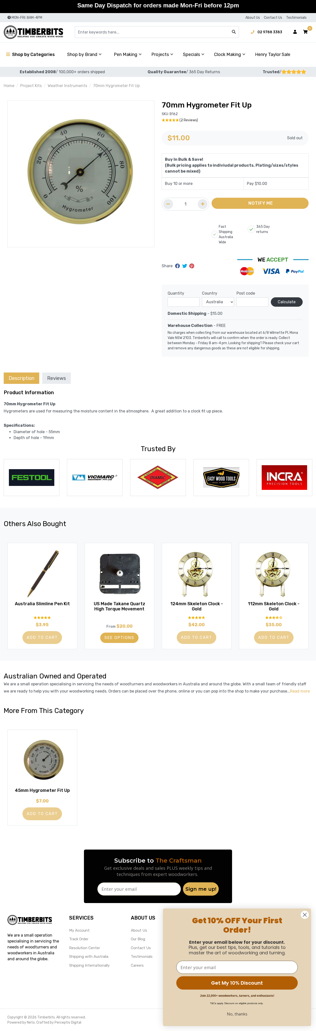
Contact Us (273, 18)
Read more (300, 691)
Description (21, 378)
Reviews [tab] (56, 378)
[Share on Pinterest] (191, 266)
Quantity (176, 293)
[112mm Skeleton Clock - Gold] (274, 573)
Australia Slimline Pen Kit (42, 603)
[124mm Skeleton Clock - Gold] (196, 573)
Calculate (287, 302)
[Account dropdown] (295, 32)
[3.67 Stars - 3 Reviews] (274, 617)
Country (209, 293)
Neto (31, 1022)
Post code (246, 293)
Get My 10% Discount (237, 982)
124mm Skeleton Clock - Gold (196, 606)
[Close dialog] (304, 914)
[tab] (21, 378)
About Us (252, 18)
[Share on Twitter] (185, 266)
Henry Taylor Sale (272, 54)
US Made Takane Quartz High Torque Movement (119, 606)
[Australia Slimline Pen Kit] (42, 573)
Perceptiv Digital (68, 1022)
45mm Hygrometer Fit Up (42, 790)
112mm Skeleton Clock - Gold (273, 606)
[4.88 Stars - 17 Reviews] (42, 617)
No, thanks (237, 1014)
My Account (79, 930)
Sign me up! (200, 889)
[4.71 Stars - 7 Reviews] (196, 617)
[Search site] (234, 32)
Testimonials (296, 18)
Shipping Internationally (89, 965)
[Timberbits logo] (33, 32)
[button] (305, 32)
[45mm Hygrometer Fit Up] (42, 760)
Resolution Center (84, 948)
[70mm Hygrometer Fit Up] (80, 174)
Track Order (78, 939)
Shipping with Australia (88, 956)
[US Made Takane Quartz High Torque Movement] (119, 573)
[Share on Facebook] (178, 266)
